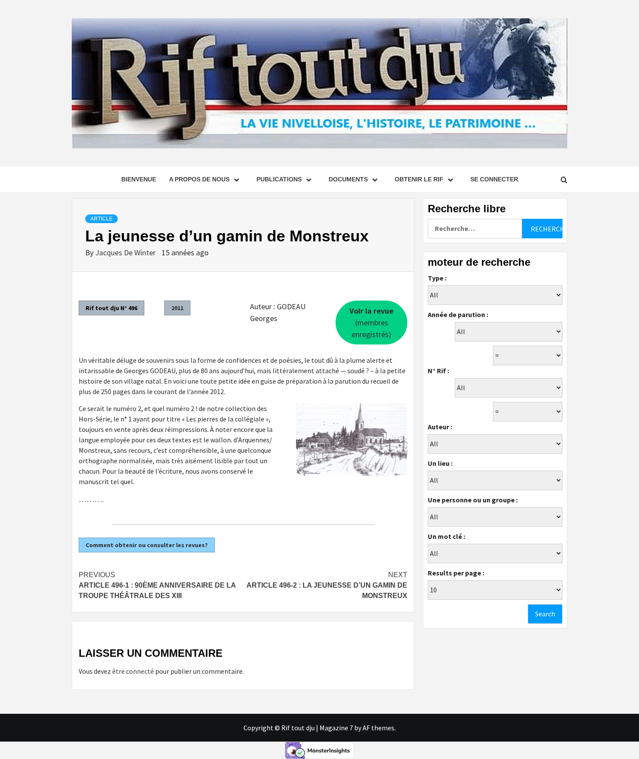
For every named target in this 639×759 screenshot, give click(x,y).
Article (101, 219)
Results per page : (456, 572)
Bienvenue (138, 179)
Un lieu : (440, 463)
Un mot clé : (446, 536)
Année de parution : (458, 314)
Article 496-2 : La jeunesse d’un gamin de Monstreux (326, 585)
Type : (437, 278)
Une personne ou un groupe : (473, 499)
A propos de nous (199, 179)
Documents (348, 179)
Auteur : (440, 426)
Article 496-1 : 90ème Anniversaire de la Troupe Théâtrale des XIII (157, 585)
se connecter (494, 179)
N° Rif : (438, 370)
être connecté (133, 671)
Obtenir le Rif (419, 179)
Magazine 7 (336, 727)
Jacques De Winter (126, 252)
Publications (279, 179)
